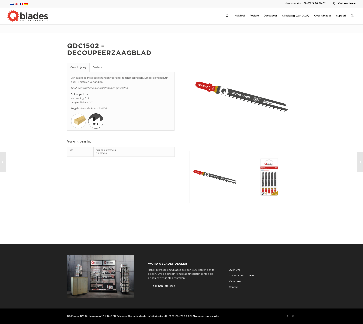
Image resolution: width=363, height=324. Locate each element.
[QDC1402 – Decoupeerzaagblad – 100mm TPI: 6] (3, 162)
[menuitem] (227, 15)
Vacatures (235, 282)
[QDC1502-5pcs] (269, 177)
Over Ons (234, 270)
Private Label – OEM (241, 276)
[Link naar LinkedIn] (293, 316)
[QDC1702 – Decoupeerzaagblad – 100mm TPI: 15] (360, 162)
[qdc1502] (242, 96)
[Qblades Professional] (27, 15)
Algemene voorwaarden (205, 316)
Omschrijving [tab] (78, 67)
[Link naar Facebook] (287, 316)
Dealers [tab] (97, 67)
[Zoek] (352, 15)
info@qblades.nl (157, 316)
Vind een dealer (347, 3)
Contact (233, 287)
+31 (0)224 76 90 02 (314, 3)
